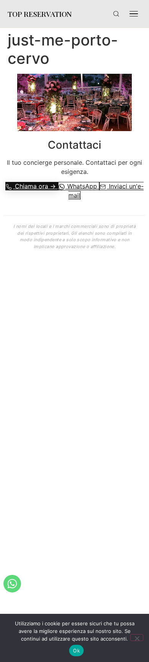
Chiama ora (34, 186)
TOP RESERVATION (40, 14)
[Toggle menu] (133, 13)
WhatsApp (82, 186)
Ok (76, 650)
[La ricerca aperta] (116, 14)
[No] (136, 637)
